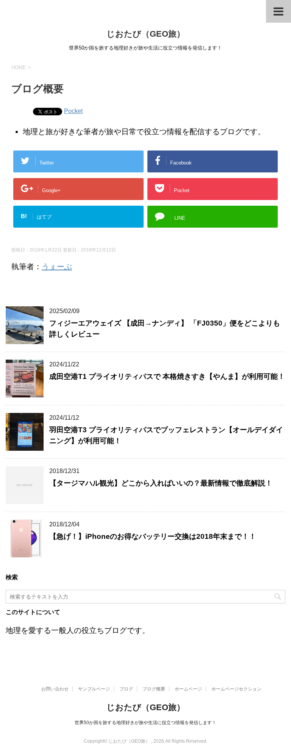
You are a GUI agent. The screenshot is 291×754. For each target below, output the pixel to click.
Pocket (73, 111)
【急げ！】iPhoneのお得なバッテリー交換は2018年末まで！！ (152, 536)
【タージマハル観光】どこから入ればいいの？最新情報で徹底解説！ (160, 483)
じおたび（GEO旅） (145, 34)
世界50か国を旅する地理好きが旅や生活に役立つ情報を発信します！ (145, 722)
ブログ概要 (153, 689)
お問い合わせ (55, 689)
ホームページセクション (236, 689)
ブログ (126, 689)
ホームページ (188, 689)
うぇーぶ (57, 266)
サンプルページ (94, 689)
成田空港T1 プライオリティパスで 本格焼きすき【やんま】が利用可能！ (167, 376)
